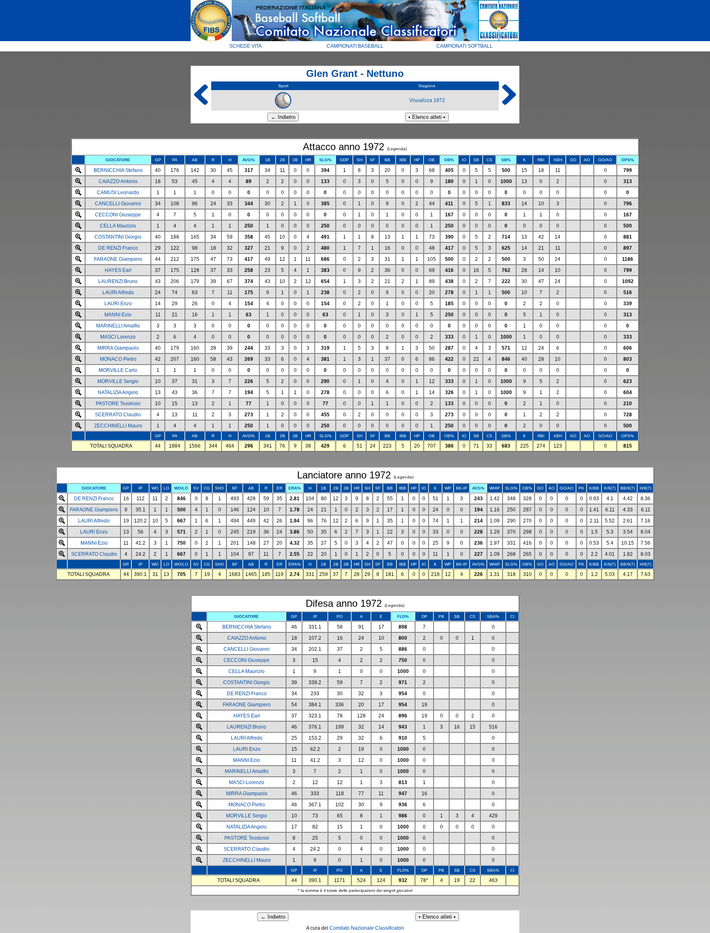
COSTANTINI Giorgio (118, 237)
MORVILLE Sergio (117, 381)
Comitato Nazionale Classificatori (367, 928)
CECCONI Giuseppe (118, 215)
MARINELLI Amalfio (118, 326)
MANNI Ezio (117, 315)
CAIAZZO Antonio (118, 181)
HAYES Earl (118, 270)
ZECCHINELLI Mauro (118, 426)
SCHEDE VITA (245, 46)
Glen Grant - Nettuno (355, 73)
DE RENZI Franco (118, 248)
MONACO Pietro (118, 359)
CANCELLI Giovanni (118, 204)
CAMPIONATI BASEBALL (355, 46)
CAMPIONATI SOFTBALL (464, 46)
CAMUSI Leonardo (118, 192)
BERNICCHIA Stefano (118, 170)
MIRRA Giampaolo (118, 348)
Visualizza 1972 (427, 100)
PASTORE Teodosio (118, 403)
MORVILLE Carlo (118, 370)
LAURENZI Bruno (118, 281)
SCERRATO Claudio (118, 415)
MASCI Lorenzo (118, 337)
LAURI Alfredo (118, 292)
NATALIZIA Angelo (118, 392)
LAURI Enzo (118, 303)
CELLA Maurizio (118, 226)
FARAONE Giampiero (118, 259)
